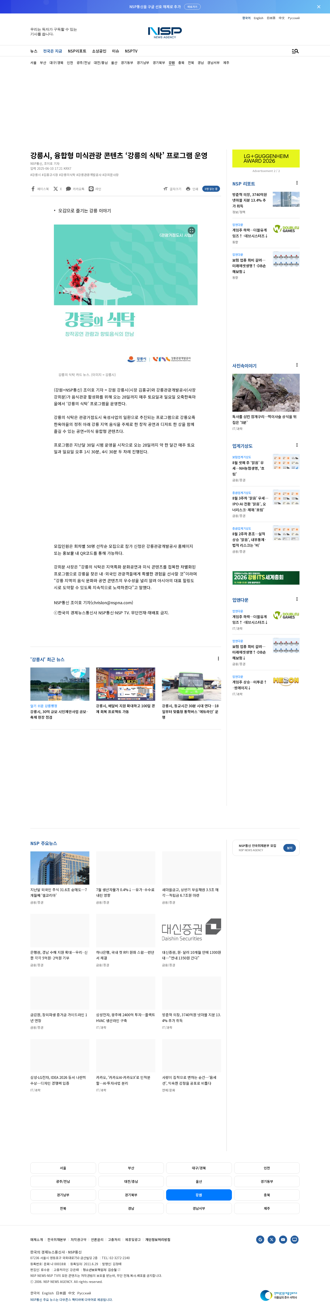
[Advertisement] (165, 106)
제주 (267, 1208)
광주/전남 (63, 1181)
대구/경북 (199, 1168)
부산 (131, 1168)
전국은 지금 (52, 51)
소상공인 (99, 51)
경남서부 (199, 1208)
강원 (199, 1194)
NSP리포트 (77, 51)
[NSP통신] (165, 32)
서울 (63, 1168)
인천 (267, 1168)
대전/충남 (131, 1181)
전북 (63, 1208)
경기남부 (63, 1194)
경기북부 (131, 1194)
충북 (267, 1194)
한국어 (246, 18)
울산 (199, 1181)
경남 (131, 1208)
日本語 (271, 18)
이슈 (115, 51)
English (258, 18)
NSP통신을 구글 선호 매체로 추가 (155, 6)
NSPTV (131, 51)
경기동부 (267, 1181)
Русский (294, 18)
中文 (282, 18)
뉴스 (33, 51)
